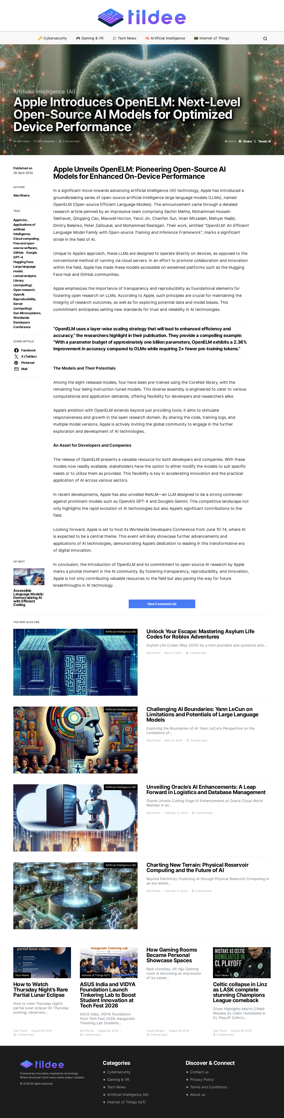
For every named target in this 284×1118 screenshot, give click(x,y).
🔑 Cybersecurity (52, 38)
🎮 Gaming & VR (89, 38)
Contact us (199, 1072)
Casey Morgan (155, 1030)
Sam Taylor (20, 1030)
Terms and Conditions (208, 1087)
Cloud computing (26, 238)
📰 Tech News (124, 38)
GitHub (18, 252)
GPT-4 (18, 257)
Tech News (22, 975)
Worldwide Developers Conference (22, 322)
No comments (46, 141)
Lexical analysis (24, 276)
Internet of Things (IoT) (96, 975)
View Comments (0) (162, 604)
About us (197, 1094)
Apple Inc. (20, 220)
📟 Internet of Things (211, 38)
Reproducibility (24, 299)
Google (31, 252)
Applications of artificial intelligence (24, 229)
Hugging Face (23, 262)
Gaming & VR (118, 1079)
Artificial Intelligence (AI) (44, 91)
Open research (24, 290)
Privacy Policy (202, 1079)
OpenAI (18, 294)
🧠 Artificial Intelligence (165, 38)
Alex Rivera (21, 195)
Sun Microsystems (26, 313)
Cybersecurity (119, 1072)
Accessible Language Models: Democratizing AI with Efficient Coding (28, 597)
